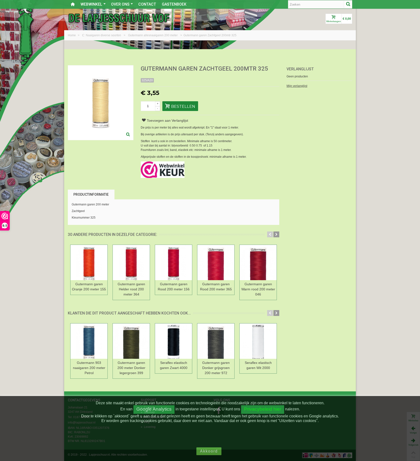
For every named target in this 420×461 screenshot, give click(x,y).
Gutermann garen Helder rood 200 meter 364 (131, 289)
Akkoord (209, 451)
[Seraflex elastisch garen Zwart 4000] (173, 341)
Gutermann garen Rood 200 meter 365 (216, 286)
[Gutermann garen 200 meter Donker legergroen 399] (131, 341)
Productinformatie (91, 194)
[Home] (73, 4)
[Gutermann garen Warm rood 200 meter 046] (258, 262)
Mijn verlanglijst (297, 86)
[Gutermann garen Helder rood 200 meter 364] (131, 262)
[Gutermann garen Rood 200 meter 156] (173, 262)
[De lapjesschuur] (119, 17)
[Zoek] (348, 4)
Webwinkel (91, 4)
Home (72, 35)
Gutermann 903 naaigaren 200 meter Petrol (89, 368)
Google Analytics (154, 409)
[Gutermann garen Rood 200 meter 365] (215, 262)
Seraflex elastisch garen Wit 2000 (258, 365)
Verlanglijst (300, 69)
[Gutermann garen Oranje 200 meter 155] (88, 262)
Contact (147, 4)
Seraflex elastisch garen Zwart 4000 (173, 365)
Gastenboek (174, 4)
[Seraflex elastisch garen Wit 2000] (258, 341)
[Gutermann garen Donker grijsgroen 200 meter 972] (215, 341)
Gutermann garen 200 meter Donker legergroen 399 (131, 368)
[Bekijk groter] (128, 135)
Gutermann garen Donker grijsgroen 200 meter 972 (216, 368)
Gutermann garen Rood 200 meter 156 (174, 286)
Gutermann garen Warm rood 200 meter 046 (258, 289)
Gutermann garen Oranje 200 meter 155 (89, 286)
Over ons (120, 4)
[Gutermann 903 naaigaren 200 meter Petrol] (88, 341)
